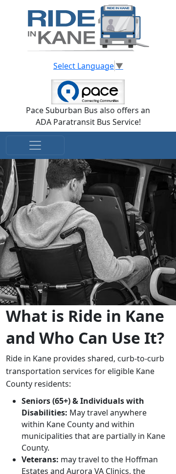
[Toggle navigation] (35, 145)
